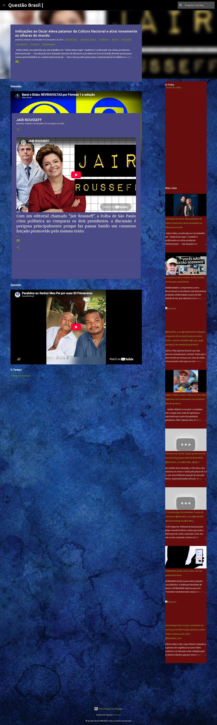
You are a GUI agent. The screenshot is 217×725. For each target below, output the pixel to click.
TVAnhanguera (48, 44)
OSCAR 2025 (126, 40)
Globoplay (104, 40)
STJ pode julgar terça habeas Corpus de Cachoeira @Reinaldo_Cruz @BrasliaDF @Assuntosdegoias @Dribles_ (184, 516)
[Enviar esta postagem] (18, 241)
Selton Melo (21, 44)
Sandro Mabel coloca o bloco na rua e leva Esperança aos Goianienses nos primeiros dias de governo (185, 399)
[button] (18, 130)
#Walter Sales (71, 40)
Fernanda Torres (88, 40)
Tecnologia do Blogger (110, 708)
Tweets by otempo (20, 375)
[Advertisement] (155, 127)
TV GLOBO (35, 44)
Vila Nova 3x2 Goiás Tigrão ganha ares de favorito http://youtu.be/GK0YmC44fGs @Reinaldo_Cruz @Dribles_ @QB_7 (185, 457)
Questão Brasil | (25, 5)
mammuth (117, 715)
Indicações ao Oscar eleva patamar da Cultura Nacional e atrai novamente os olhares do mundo (183, 223)
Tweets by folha (173, 87)
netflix (115, 40)
